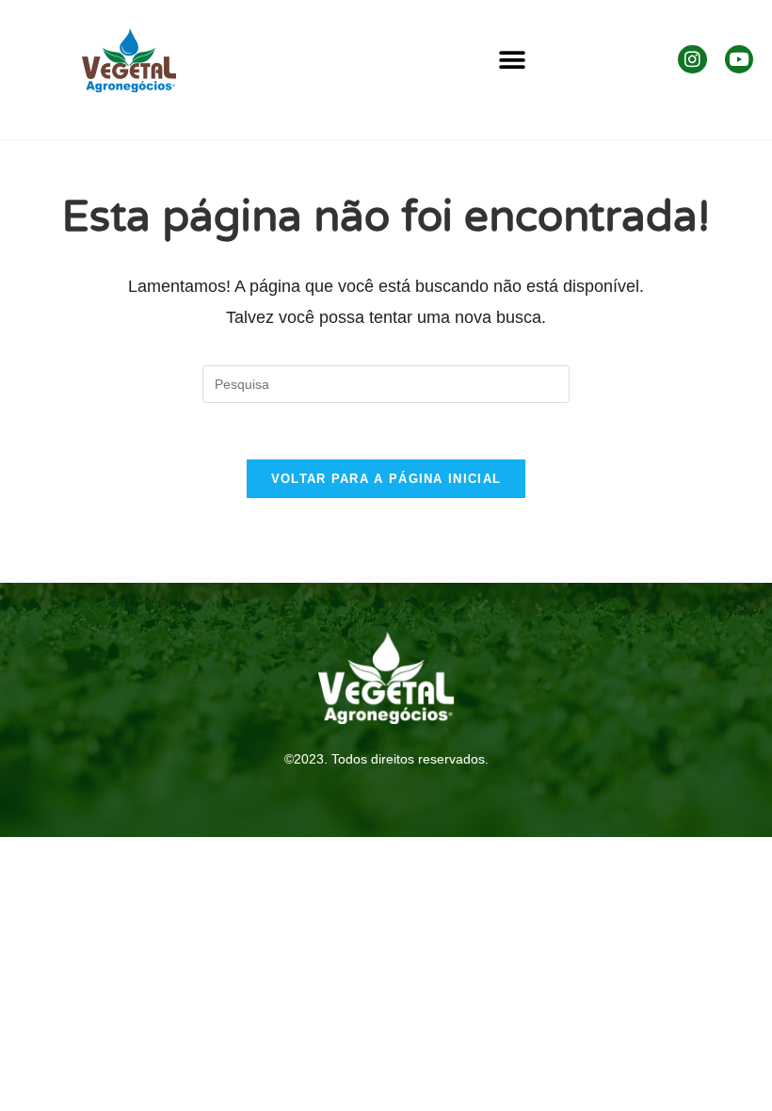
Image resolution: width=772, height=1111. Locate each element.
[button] (512, 61)
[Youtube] (739, 59)
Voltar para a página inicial (386, 479)
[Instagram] (692, 59)
